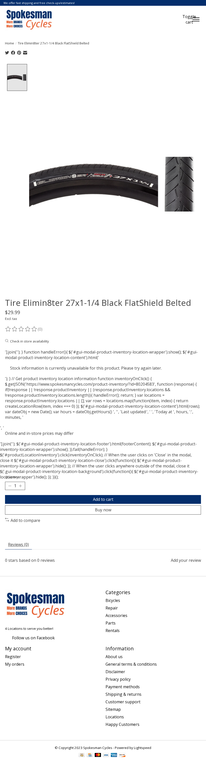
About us (114, 656)
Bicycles (113, 600)
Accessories (116, 615)
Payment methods (123, 686)
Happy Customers (122, 724)
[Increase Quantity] (20, 486)
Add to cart (103, 499)
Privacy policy (118, 679)
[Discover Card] (122, 755)
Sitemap (113, 709)
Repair (112, 608)
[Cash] (82, 755)
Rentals (113, 630)
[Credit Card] (90, 755)
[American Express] (114, 755)
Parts (111, 623)
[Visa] (106, 755)
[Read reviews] (21, 329)
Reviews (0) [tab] (18, 544)
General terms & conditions (131, 664)
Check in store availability (29, 341)
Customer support (123, 702)
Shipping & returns (123, 694)
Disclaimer (115, 671)
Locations (115, 717)
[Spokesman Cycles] (29, 19)
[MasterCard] (98, 755)
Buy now (103, 510)
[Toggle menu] (196, 19)
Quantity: (12, 477)
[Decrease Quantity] (10, 486)
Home (9, 43)
